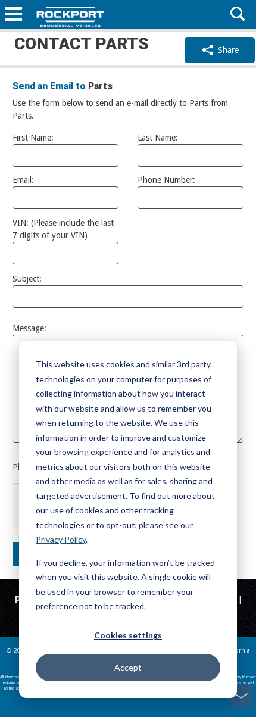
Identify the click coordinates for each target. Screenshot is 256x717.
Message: (29, 328)
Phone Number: (166, 180)
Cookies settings (128, 635)
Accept (128, 667)
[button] (14, 15)
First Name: (33, 137)
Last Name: (158, 137)
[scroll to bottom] (241, 695)
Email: (23, 180)
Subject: (27, 278)
